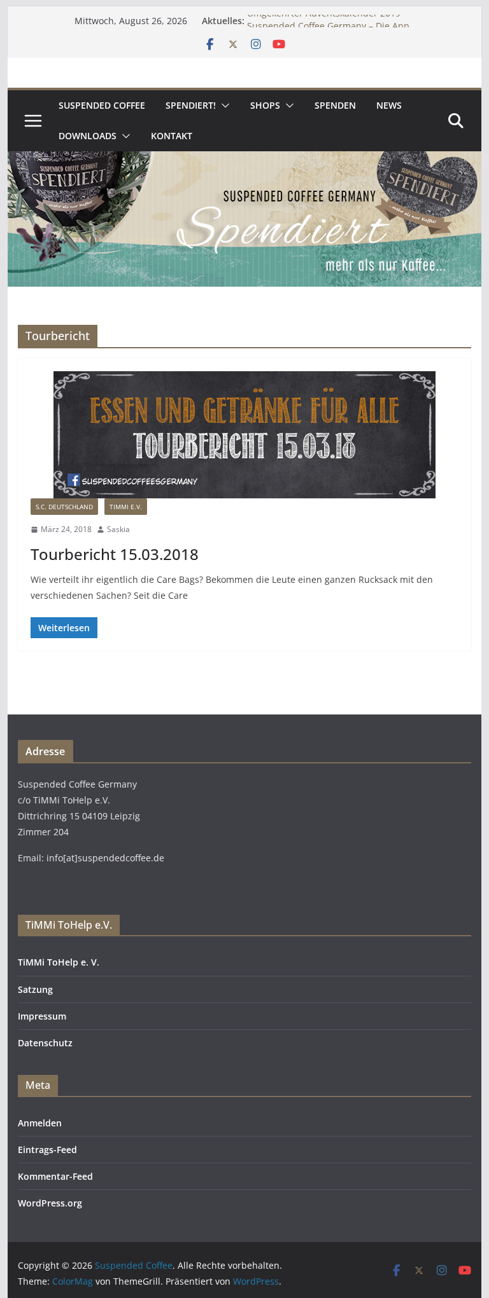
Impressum (42, 1016)
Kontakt (171, 136)
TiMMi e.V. (126, 506)
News (389, 105)
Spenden (335, 105)
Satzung (35, 989)
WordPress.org (50, 1203)
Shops (265, 105)
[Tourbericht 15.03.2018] (245, 434)
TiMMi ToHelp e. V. (58, 962)
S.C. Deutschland (64, 506)
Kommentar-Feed (55, 1176)
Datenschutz (45, 1043)
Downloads (88, 136)
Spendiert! (191, 105)
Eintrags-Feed (47, 1150)
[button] (223, 105)
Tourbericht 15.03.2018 (115, 553)
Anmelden (40, 1123)
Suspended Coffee (102, 105)
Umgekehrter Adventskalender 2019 (323, 20)
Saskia (118, 529)
